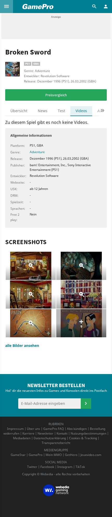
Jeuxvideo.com (90, 455)
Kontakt (62, 433)
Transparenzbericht (56, 443)
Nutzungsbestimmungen (88, 433)
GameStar (18, 455)
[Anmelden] (86, 403)
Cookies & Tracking (83, 438)
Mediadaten (21, 438)
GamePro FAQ (53, 428)
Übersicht (18, 110)
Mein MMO (54, 455)
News (42, 110)
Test (61, 110)
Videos (81, 110)
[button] (6, 6)
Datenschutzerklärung (50, 438)
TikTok (80, 467)
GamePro (35, 455)
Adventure (37, 152)
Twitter (32, 467)
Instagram (64, 467)
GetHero (71, 455)
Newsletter (45, 433)
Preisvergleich (56, 95)
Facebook (47, 467)
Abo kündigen (77, 428)
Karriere (28, 433)
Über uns (33, 428)
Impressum (15, 428)
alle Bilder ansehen (22, 345)
